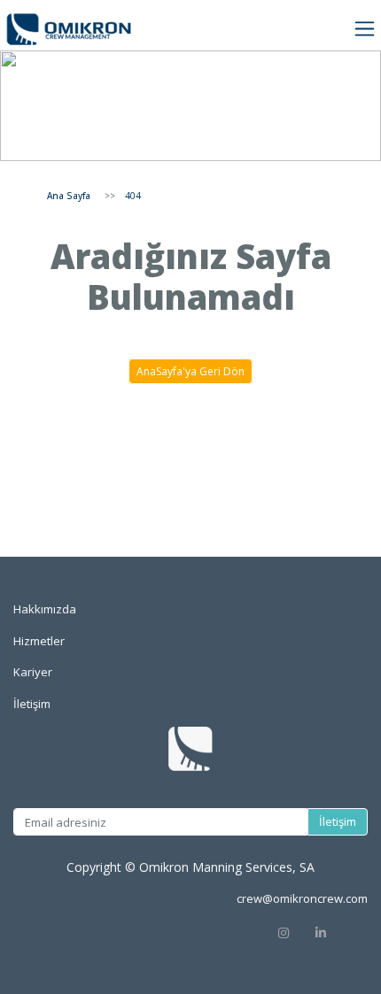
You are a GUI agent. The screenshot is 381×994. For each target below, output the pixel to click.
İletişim (337, 821)
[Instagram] (283, 931)
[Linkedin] (341, 931)
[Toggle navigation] (364, 29)
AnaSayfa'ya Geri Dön (190, 371)
